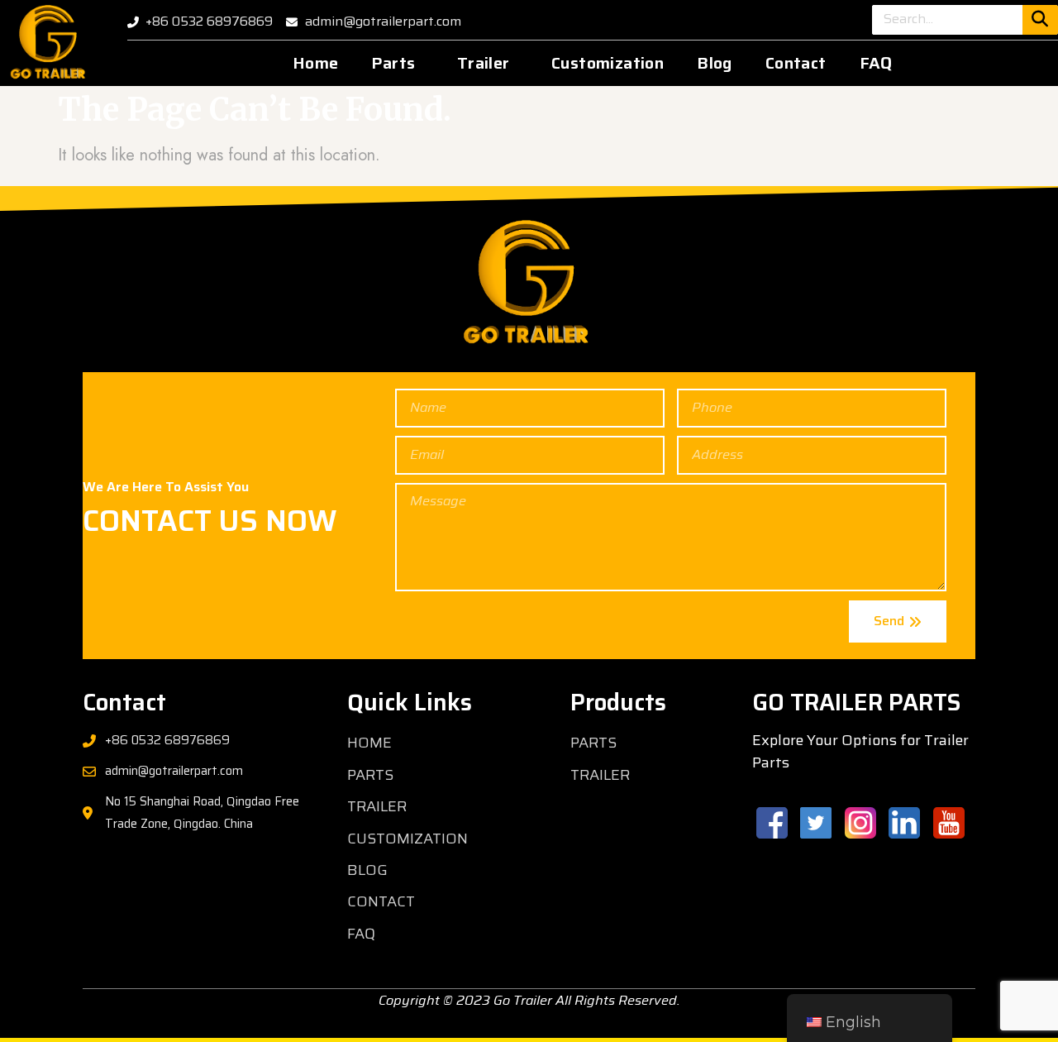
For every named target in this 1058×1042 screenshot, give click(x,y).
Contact (796, 63)
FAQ (876, 63)
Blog (714, 63)
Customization (607, 63)
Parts (393, 63)
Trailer (483, 63)
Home (316, 63)
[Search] (1040, 20)
